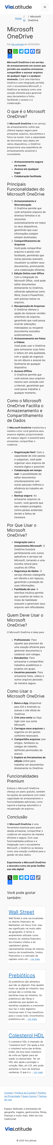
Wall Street (21, 912)
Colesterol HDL (26, 1035)
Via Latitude (17, 44)
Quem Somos (29, 1096)
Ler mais (35, 959)
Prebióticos (22, 975)
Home (18, 18)
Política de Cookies (25, 1092)
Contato (8, 1092)
